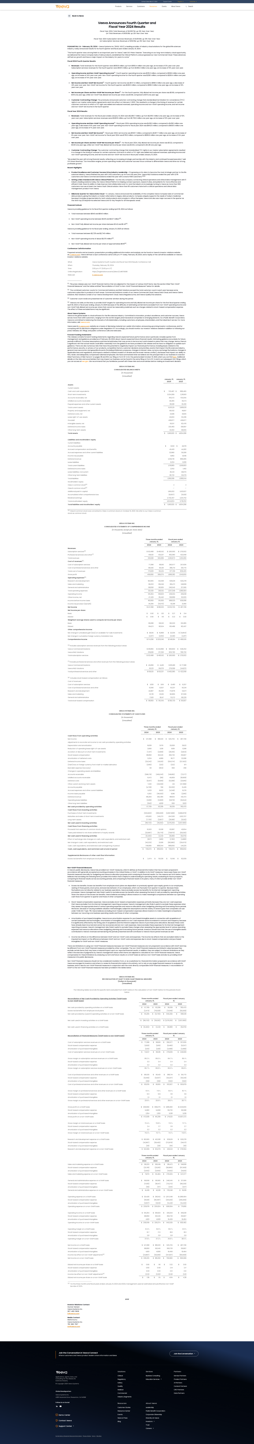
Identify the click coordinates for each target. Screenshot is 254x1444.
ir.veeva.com (75, 255)
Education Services (153, 1379)
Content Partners (180, 1386)
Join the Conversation (183, 1353)
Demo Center (64, 1415)
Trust (148, 1425)
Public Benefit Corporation (155, 1411)
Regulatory (122, 1379)
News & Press (122, 1418)
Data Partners (179, 1393)
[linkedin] (57, 1407)
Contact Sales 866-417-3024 (149, 1)
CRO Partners (179, 1390)
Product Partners (180, 1379)
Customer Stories (124, 1407)
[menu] (180, 1)
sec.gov (85, 361)
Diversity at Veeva (152, 1418)
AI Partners (178, 1383)
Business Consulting (153, 1376)
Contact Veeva (65, 1420)
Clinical (120, 1376)
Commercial (122, 1393)
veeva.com (85, 322)
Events (164, 6)
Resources (153, 6)
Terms (94, 1436)
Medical (120, 1390)
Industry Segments (124, 1397)
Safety (120, 1383)
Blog (119, 1421)
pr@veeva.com (73, 1326)
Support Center (167, 1)
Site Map (99, 1436)
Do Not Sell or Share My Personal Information (69, 1436)
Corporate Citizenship (154, 1414)
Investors (149, 1421)
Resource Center (124, 1411)
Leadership (150, 1407)
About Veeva (175, 6)
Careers (149, 1428)
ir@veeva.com (73, 1313)
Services (129, 6)
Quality (120, 1386)
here (174, 357)
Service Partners (180, 1376)
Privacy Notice (87, 1436)
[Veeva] (62, 6)
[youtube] (60, 1407)
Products (118, 6)
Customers (141, 6)
